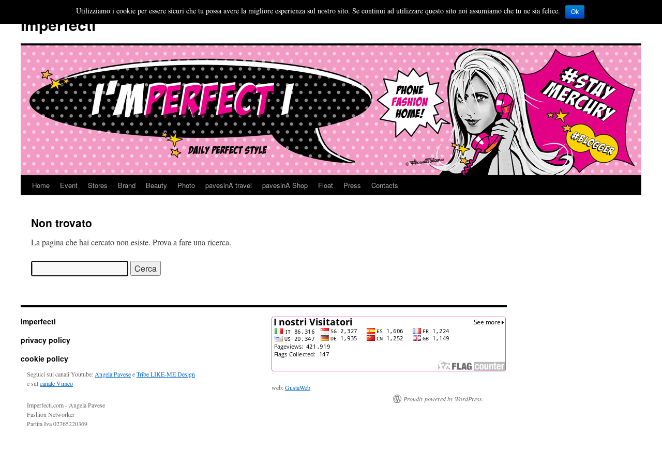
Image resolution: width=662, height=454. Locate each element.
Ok (575, 11)
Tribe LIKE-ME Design (166, 374)
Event (69, 185)
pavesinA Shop (285, 185)
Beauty (156, 185)
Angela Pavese (113, 374)
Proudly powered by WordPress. (443, 399)
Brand (127, 185)
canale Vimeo (56, 383)
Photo (186, 185)
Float (325, 185)
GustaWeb (297, 387)
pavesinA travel (228, 185)
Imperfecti (58, 24)
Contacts (384, 185)
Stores (98, 185)
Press (352, 185)
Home (41, 185)
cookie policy (44, 358)
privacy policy (45, 340)
